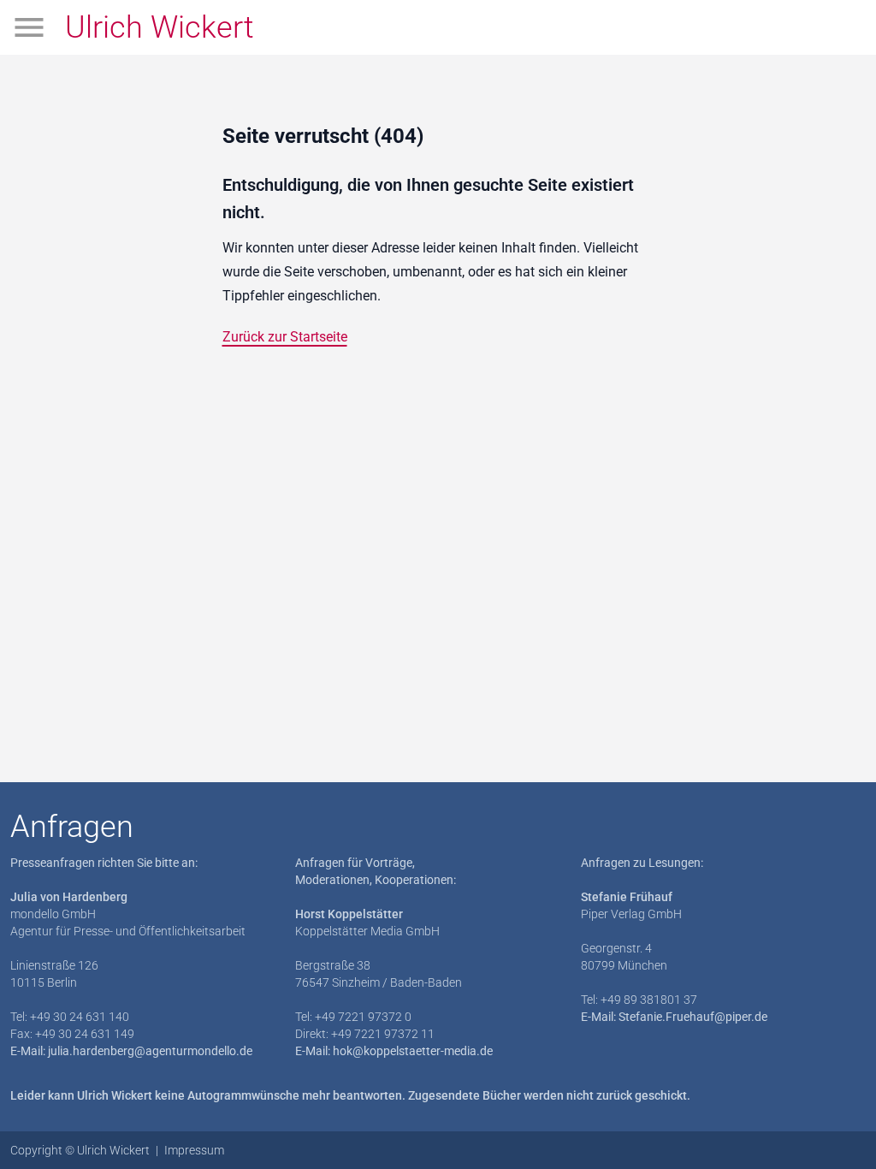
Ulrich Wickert (159, 27)
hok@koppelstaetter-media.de (413, 1051)
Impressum (194, 1150)
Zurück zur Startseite (284, 337)
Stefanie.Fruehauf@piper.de (693, 1017)
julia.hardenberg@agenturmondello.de (150, 1051)
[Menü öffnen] (29, 27)
